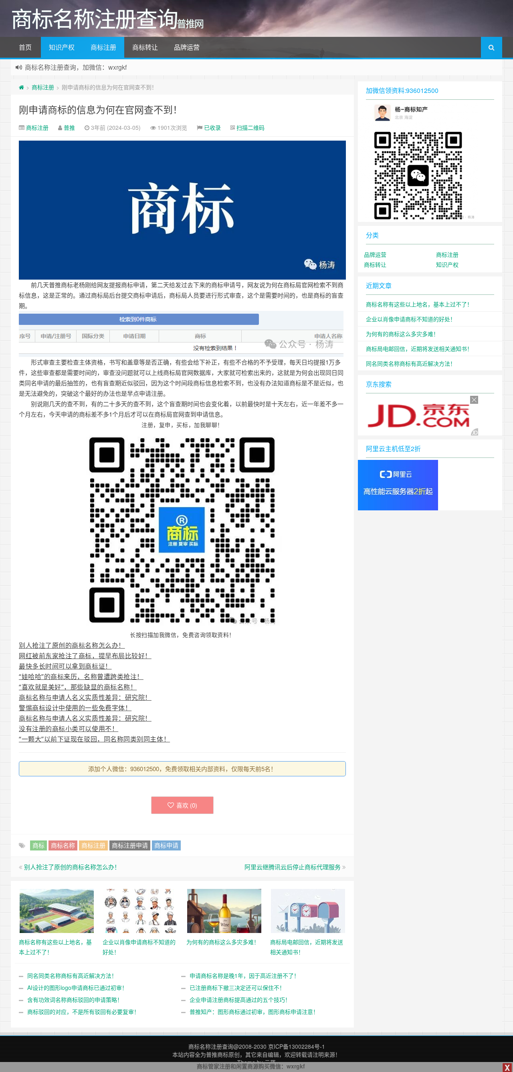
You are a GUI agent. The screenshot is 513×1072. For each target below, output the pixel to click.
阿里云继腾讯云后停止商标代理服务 (292, 866)
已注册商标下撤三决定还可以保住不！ (237, 987)
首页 (25, 47)
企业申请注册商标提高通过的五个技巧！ (240, 999)
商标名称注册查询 (210, 1046)
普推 (69, 127)
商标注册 (103, 47)
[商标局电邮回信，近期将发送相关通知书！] (308, 910)
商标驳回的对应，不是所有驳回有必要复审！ (83, 1012)
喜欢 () (186, 805)
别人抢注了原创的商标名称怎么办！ (72, 866)
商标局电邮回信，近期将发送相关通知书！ (419, 349)
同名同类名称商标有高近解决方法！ (72, 975)
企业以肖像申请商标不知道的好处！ (411, 319)
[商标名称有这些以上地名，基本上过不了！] (57, 910)
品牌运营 (187, 47)
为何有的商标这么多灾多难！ (402, 334)
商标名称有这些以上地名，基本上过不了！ (419, 304)
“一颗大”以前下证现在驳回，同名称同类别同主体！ (94, 739)
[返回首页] (21, 87)
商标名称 (63, 845)
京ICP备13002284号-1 (296, 1046)
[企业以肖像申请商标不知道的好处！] (140, 910)
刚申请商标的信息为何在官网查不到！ (100, 109)
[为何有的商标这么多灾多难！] (224, 910)
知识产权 (62, 47)
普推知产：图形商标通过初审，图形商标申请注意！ (254, 1012)
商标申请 (166, 845)
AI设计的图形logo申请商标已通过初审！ (77, 987)
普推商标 (217, 1054)
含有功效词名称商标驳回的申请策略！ (75, 999)
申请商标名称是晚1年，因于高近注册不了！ (244, 975)
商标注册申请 (130, 845)
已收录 (212, 127)
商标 (38, 845)
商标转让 (145, 47)
